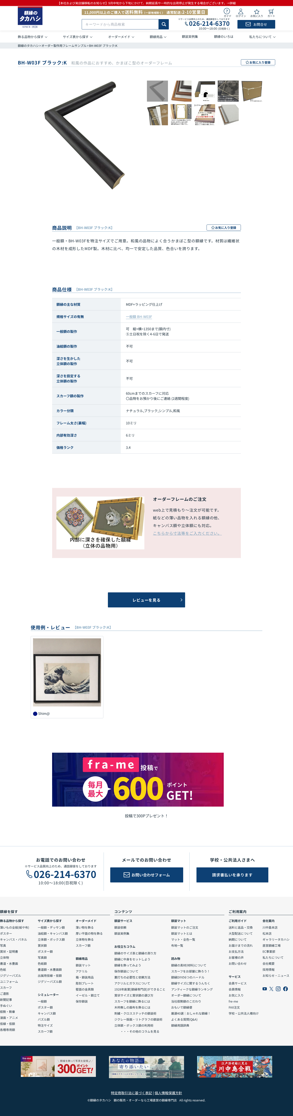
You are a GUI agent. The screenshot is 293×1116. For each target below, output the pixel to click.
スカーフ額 (45, 1031)
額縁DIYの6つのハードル (187, 977)
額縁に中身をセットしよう (132, 959)
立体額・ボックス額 (51, 939)
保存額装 (82, 1001)
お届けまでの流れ (241, 945)
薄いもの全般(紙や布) (14, 927)
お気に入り (236, 995)
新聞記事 (6, 999)
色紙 (3, 969)
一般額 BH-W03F (139, 316)
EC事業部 (269, 951)
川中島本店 (270, 927)
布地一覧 (177, 945)
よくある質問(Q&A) (184, 1019)
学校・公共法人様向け (244, 1013)
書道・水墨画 (9, 963)
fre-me (233, 1001)
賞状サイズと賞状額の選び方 (133, 995)
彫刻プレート (85, 983)
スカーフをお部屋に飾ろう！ (190, 971)
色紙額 (42, 963)
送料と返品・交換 (241, 927)
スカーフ (6, 987)
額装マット (83, 965)
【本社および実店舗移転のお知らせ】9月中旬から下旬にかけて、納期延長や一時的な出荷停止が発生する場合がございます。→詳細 (146, 3)
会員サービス (238, 983)
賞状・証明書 (9, 951)
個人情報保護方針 (168, 1092)
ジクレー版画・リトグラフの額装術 (138, 1019)
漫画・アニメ (9, 1017)
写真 (3, 945)
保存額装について (126, 971)
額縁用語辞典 (180, 1025)
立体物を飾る (85, 939)
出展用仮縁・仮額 (50, 975)
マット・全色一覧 (183, 939)
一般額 (42, 1001)
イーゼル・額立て (88, 995)
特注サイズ (45, 1025)
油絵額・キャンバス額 (53, 933)
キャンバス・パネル (13, 939)
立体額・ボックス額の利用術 (133, 1025)
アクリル (82, 971)
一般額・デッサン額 (51, 927)
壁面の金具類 (85, 989)
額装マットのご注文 (184, 927)
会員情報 (235, 989)
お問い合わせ (238, 963)
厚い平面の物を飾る (89, 933)
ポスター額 (45, 951)
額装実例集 (121, 933)
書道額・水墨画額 (50, 969)
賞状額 (42, 945)
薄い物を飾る (85, 927)
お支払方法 (236, 951)
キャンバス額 (47, 1013)
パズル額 (44, 1019)
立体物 (4, 957)
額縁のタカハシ (28, 45)
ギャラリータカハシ (276, 939)
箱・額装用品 (85, 977)
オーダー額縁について (186, 995)
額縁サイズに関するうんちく (190, 983)
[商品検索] (164, 24)
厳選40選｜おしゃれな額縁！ (191, 1013)
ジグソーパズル (10, 975)
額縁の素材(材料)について (188, 965)
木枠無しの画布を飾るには (132, 1007)
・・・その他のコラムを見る (136, 1031)
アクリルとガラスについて (132, 983)
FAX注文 (234, 1007)
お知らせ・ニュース (276, 975)
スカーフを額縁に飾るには (132, 1001)
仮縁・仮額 (7, 1023)
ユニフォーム (9, 981)
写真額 (42, 957)
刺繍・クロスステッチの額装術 (135, 1013)
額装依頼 (120, 927)
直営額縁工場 (272, 945)
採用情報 (269, 969)
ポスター (6, 933)
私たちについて (273, 957)
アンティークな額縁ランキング (192, 989)
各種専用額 (7, 1029)
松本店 (267, 933)
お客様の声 (236, 957)
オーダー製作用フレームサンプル (63, 45)
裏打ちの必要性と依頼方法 (132, 977)
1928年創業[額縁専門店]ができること (139, 989)
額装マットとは (181, 933)
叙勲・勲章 (7, 1011)
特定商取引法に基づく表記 (131, 1092)
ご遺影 (4, 993)
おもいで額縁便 (181, 1007)
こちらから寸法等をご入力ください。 (187, 533)
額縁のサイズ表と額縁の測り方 (135, 953)
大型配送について (241, 933)
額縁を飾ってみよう (127, 965)
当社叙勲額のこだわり (186, 1001)
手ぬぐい (6, 1005)
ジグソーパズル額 (50, 981)
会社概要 (269, 963)
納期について (238, 939)
